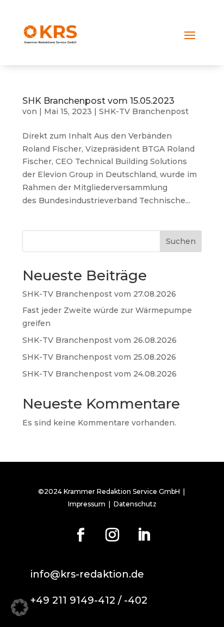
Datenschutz (135, 504)
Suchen (181, 241)
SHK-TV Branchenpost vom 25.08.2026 (99, 357)
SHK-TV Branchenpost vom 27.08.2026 (99, 294)
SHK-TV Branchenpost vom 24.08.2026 (99, 374)
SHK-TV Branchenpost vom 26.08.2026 (99, 340)
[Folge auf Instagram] (112, 535)
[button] (19, 607)
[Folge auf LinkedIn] (143, 535)
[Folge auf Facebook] (80, 535)
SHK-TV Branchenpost (144, 111)
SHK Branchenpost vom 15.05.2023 (98, 101)
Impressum (86, 504)
